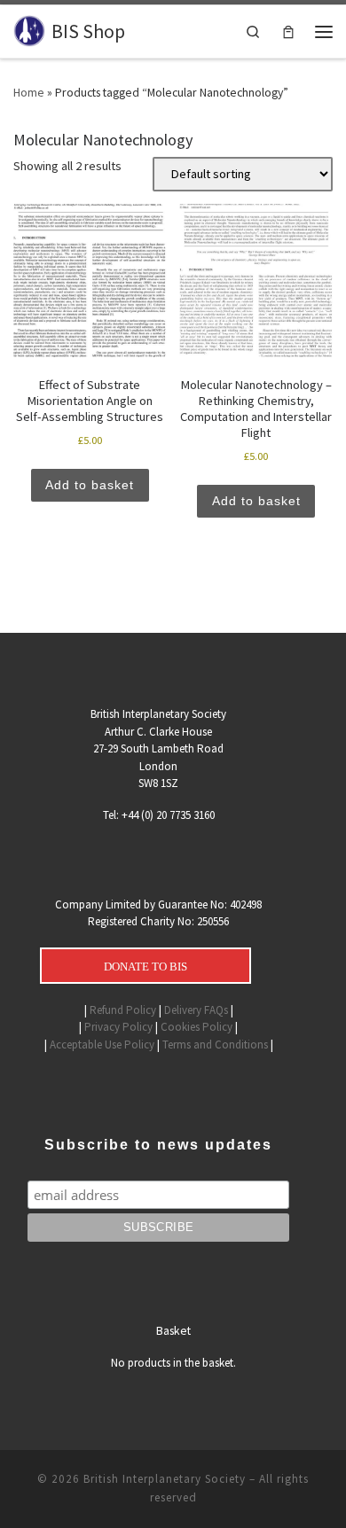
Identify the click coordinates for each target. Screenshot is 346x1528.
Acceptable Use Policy (102, 1044)
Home (28, 92)
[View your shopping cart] (288, 31)
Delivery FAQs (196, 1009)
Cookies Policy (196, 1026)
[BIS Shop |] (29, 30)
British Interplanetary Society (164, 1478)
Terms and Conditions (215, 1044)
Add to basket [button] (89, 485)
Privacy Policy (118, 1026)
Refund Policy (123, 1009)
